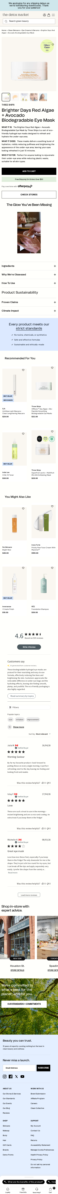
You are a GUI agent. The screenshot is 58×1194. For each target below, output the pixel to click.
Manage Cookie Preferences (42, 1150)
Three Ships (8, 105)
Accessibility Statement (40, 1145)
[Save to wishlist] (53, 45)
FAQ (32, 1135)
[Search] (6, 21)
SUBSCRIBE (43, 1068)
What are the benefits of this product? (25, 1182)
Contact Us (35, 1131)
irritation (19, 719)
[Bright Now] (14, 524)
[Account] (44, 15)
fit (10, 727)
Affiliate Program (37, 1098)
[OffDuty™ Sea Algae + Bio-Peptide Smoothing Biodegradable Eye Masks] (44, 383)
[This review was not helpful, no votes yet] (48, 782)
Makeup (6, 1131)
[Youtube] (22, 1076)
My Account (36, 1126)
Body (5, 1135)
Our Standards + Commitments (24, 1004)
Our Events (7, 1103)
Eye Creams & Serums (30, 30)
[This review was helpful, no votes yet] (43, 782)
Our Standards (9, 1098)
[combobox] (40, 734)
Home (4, 30)
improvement (33, 719)
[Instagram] (4, 1076)
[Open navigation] (53, 15)
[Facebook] (10, 1076)
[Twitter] (16, 1076)
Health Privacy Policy (39, 1155)
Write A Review (29, 647)
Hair (4, 1140)
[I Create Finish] (14, 583)
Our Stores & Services (12, 1094)
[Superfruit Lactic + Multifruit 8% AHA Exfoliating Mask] (44, 447)
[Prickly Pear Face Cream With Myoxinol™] (44, 521)
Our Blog (6, 1108)
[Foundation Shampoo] (44, 583)
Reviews (6, 1113)
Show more (18, 727)
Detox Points (8, 1155)
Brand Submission (38, 1094)
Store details (17, 970)
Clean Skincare (14, 30)
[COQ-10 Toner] (14, 449)
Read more (12, 872)
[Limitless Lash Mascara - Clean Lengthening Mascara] (14, 385)
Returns (34, 1140)
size (10, 719)
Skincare (6, 1126)
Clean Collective (37, 1108)
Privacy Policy (36, 1159)
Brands (6, 1150)
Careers (34, 1103)
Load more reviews (29, 895)
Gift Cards (7, 1145)
